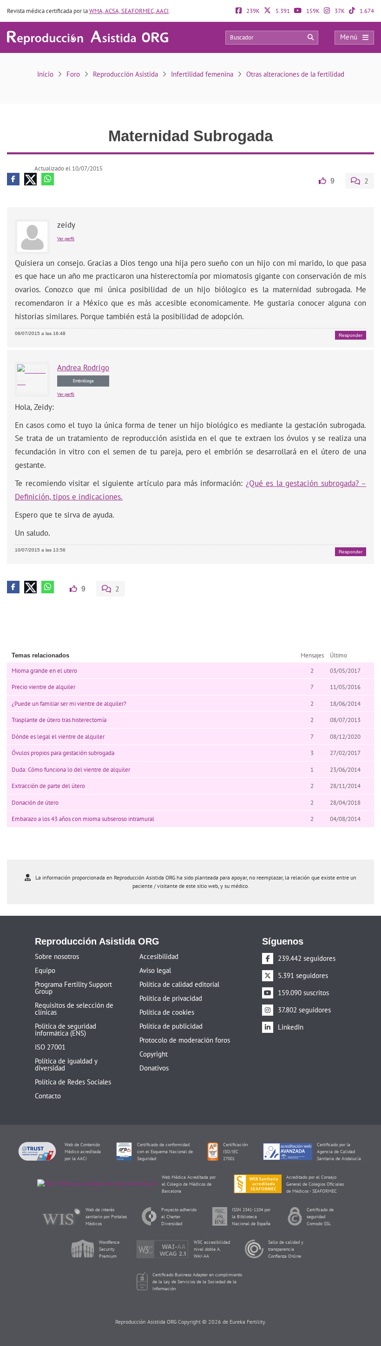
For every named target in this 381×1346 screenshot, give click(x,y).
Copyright (153, 1053)
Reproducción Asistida (125, 74)
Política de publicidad (171, 1025)
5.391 (282, 11)
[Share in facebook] (13, 179)
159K (312, 11)
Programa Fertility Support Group (73, 987)
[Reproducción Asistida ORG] (87, 37)
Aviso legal (155, 969)
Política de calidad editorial (179, 983)
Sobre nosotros (57, 955)
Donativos (154, 1067)
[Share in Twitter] (30, 179)
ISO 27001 (50, 1046)
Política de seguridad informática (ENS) (65, 1029)
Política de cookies (166, 1011)
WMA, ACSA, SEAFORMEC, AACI (129, 11)
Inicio (45, 74)
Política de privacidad (170, 997)
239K (252, 11)
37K (339, 11)
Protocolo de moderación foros (184, 1039)
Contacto (48, 1094)
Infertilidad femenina (202, 74)
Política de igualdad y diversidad (66, 1063)
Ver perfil (65, 238)
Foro (73, 74)
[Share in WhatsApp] (47, 179)
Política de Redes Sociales (73, 1080)
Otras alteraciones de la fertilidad (295, 74)
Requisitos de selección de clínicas (74, 1008)
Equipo (45, 969)
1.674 (366, 11)
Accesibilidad (158, 955)
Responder (350, 334)
